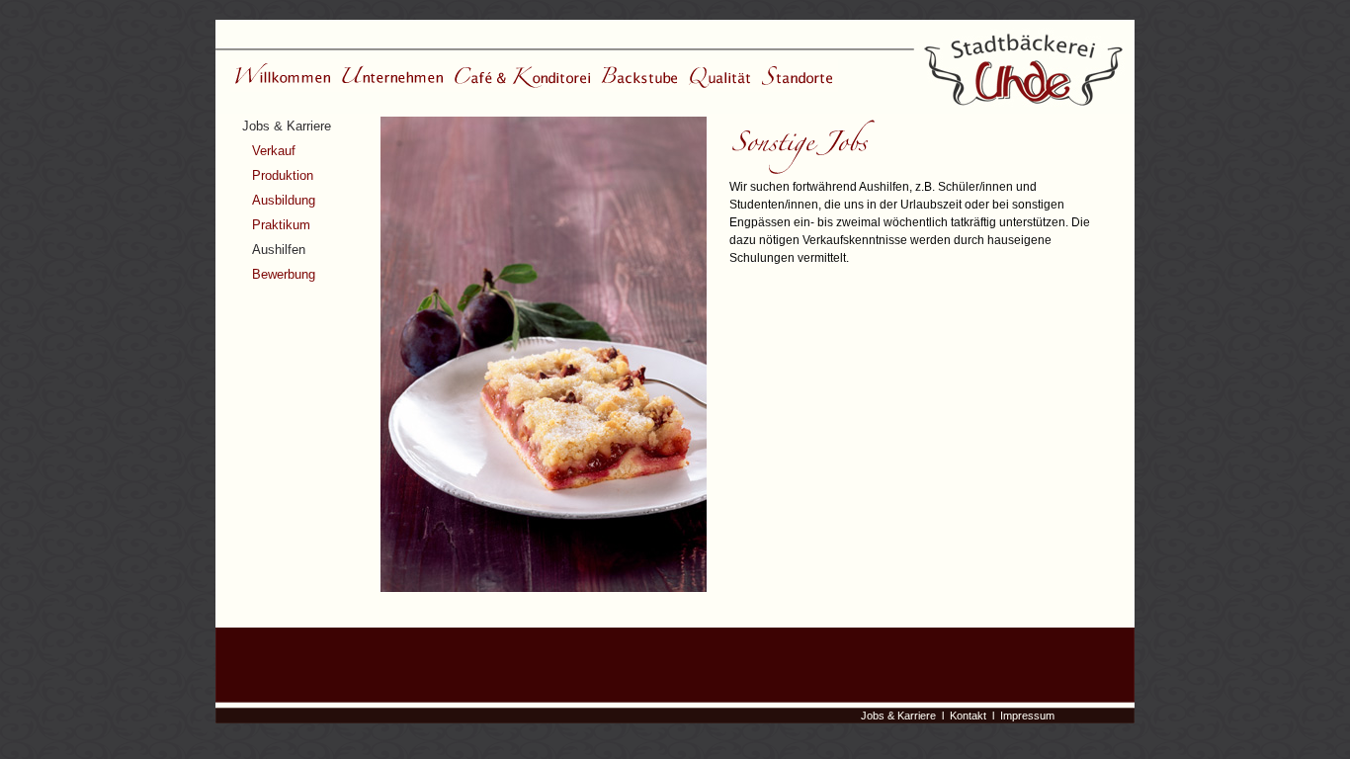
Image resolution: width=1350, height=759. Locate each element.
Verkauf (273, 150)
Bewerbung (283, 274)
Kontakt (968, 715)
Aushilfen (278, 249)
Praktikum (281, 224)
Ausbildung (283, 200)
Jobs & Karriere (286, 126)
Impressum (1027, 715)
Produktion (282, 175)
